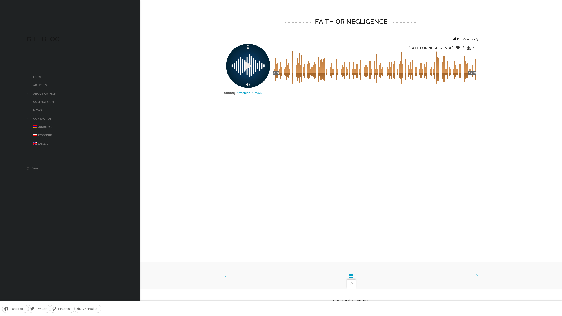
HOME (37, 77)
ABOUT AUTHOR (44, 93)
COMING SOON (43, 102)
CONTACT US (42, 118)
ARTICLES (40, 85)
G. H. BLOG (43, 39)
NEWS (37, 110)
